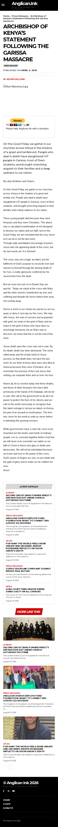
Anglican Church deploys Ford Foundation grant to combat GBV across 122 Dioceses (27, 520)
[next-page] (10, 767)
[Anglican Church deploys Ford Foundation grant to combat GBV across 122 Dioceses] (29, 677)
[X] (8, 791)
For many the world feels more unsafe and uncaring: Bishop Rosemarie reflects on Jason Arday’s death (26, 547)
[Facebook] (3, 791)
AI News (10, 493)
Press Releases (20, 16)
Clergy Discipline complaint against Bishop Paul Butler (28, 569)
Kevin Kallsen (16, 79)
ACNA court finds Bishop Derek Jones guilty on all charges (25, 590)
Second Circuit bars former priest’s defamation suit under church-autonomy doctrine (29, 497)
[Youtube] (13, 791)
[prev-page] (5, 767)
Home (6, 16)
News (9, 586)
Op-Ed (9, 541)
